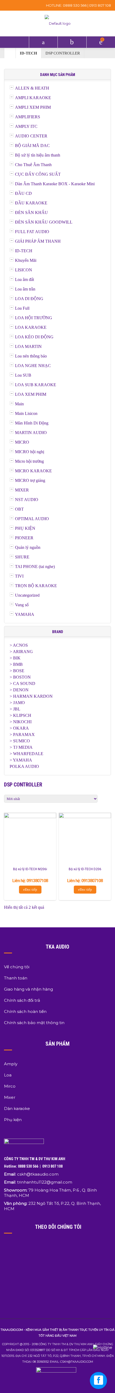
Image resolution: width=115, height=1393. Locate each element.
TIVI (19, 576)
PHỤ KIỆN (25, 528)
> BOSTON (20, 677)
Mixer (9, 1097)
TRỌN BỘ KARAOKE (36, 585)
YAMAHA (24, 614)
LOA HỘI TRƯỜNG (33, 317)
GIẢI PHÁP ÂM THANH (38, 241)
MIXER (22, 490)
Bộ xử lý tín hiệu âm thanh (37, 155)
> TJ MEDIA (21, 747)
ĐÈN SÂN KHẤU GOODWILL (43, 222)
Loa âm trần (25, 289)
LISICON (23, 270)
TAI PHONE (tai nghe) (35, 566)
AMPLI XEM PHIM (33, 107)
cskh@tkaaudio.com (38, 1174)
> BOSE (17, 670)
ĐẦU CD (23, 193)
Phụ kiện (13, 1119)
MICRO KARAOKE (33, 471)
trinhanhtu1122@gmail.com (44, 1182)
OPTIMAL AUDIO (32, 518)
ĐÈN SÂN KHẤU (31, 212)
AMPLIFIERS (27, 117)
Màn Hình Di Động (31, 423)
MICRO (22, 442)
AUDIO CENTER (31, 136)
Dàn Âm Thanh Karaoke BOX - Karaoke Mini (55, 184)
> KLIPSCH (20, 715)
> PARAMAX (22, 734)
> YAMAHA (21, 760)
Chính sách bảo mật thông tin (34, 1022)
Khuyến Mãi (25, 260)
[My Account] (71, 42)
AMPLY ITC (26, 126)
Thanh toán (15, 977)
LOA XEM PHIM (30, 394)
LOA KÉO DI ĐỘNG (34, 337)
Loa (7, 1075)
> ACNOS (19, 645)
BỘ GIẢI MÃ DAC (32, 145)
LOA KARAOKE (31, 327)
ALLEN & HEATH (32, 88)
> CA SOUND (22, 683)
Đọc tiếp (31, 889)
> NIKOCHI (21, 721)
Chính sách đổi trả (22, 1000)
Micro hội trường (29, 461)
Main (19, 404)
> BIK (15, 658)
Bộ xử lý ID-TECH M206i (30, 869)
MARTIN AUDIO (31, 432)
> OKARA (19, 728)
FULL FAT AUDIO (32, 231)
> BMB (16, 664)
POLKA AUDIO (24, 766)
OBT (19, 509)
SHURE (22, 557)
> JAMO (17, 702)
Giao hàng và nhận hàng (28, 989)
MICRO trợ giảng (30, 480)
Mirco (10, 1086)
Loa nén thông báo (31, 356)
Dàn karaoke (17, 1108)
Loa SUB (23, 375)
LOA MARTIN (28, 346)
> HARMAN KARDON (31, 696)
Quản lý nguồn (27, 547)
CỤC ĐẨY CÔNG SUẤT (38, 174)
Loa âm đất (24, 279)
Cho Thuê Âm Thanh (33, 164)
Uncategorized (27, 595)
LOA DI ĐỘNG (29, 298)
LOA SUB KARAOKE (35, 384)
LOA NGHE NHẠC (33, 365)
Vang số (22, 605)
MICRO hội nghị (29, 451)
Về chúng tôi (16, 966)
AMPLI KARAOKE (33, 97)
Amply (10, 1063)
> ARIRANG (21, 651)
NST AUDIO (26, 499)
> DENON (19, 690)
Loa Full (22, 308)
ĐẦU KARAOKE (31, 203)
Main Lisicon (26, 413)
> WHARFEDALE (26, 753)
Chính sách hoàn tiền (25, 1011)
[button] (14, 42)
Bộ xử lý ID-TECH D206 (85, 869)
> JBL (15, 709)
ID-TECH (28, 53)
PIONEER (24, 538)
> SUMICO (20, 741)
